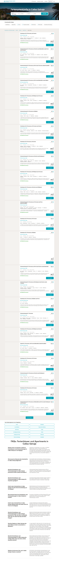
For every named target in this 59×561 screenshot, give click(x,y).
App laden (34, 1)
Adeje (42, 429)
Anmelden (46, 1)
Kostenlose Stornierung (48, 24)
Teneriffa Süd (24, 30)
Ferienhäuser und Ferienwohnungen (9, 30)
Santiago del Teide (17, 434)
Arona (17, 424)
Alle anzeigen (29, 417)
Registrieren (50, 1)
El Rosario (42, 434)
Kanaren (20, 30)
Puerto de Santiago (17, 437)
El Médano (42, 424)
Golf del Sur (17, 429)
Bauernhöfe (13, 24)
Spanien (17, 30)
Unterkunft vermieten (40, 1)
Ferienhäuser (8, 24)
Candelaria (42, 437)
